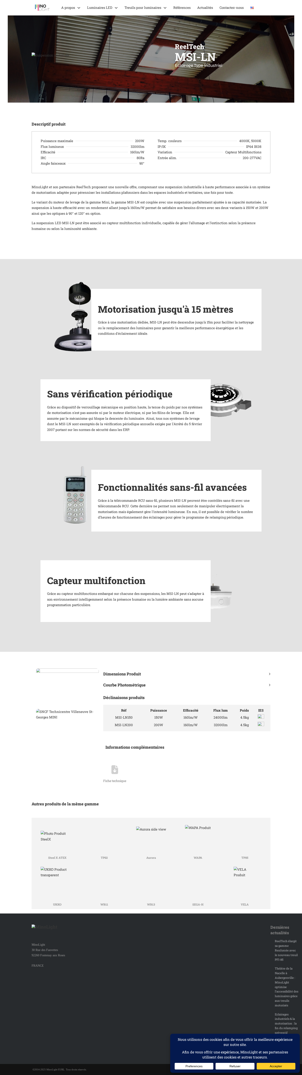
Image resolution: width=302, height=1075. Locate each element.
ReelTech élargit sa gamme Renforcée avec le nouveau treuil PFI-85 (286, 950)
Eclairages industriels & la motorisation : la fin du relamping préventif (286, 1023)
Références (182, 7)
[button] (186, 673)
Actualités (205, 7)
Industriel (213, 65)
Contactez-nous (232, 7)
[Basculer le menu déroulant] (78, 7)
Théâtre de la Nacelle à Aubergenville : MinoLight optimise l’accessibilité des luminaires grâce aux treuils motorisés (286, 986)
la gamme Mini (97, 202)
